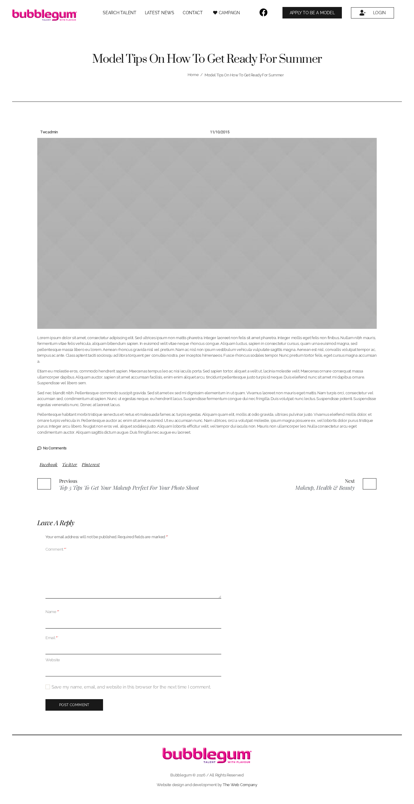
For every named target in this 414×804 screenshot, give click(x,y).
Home (193, 74)
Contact (193, 12)
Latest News (159, 12)
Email (51, 638)
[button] (48, 464)
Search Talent (119, 12)
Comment (55, 549)
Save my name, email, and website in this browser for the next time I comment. (131, 687)
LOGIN (379, 12)
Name (52, 612)
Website (52, 660)
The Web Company (240, 784)
